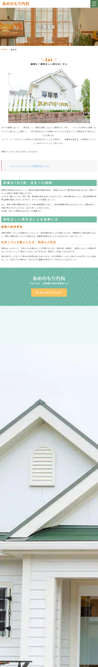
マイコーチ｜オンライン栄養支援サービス (29, 166)
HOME (4, 50)
